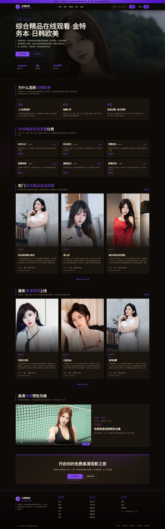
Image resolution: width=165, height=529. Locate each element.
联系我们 (125, 525)
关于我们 (117, 525)
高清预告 (123, 508)
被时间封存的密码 (117, 255)
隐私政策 (132, 525)
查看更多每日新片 (82, 384)
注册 (146, 6)
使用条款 (139, 525)
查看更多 (20, 153)
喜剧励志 (92, 514)
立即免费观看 (22, 54)
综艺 (76, 6)
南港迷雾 (113, 360)
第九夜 (66, 255)
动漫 (81, 6)
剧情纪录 (92, 517)
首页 (60, 6)
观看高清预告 (37, 54)
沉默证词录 (23, 360)
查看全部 (146, 189)
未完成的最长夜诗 (26, 255)
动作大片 (92, 501)
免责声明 (146, 525)
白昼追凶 (67, 360)
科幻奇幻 (92, 504)
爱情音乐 (92, 508)
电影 (65, 6)
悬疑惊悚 (92, 511)
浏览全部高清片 (75, 476)
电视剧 (71, 6)
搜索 (132, 6)
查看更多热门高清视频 (82, 279)
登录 (140, 6)
